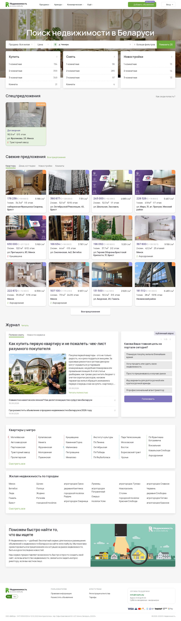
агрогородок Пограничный (98, 490)
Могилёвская (17, 437)
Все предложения (56, 157)
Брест (12, 502)
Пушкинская (44, 457)
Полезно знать (16, 334)
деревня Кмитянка (73, 488)
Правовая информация (61, 593)
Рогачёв (40, 498)
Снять (70, 57)
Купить (14, 57)
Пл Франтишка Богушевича (156, 439)
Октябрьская (100, 447)
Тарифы (92, 597)
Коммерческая (74, 4)
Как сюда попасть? (165, 96)
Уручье (124, 457)
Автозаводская (19, 442)
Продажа (44, 4)
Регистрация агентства (99, 593)
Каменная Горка (74, 442)
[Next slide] (43, 115)
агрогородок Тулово (129, 483)
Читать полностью (78, 392)
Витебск (13, 488)
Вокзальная (155, 445)
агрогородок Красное (158, 502)
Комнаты (33, 84)
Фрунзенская (45, 447)
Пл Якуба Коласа (102, 457)
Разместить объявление (62, 597)
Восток (125, 447)
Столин (123, 493)
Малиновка (71, 447)
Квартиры (11, 165)
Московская (127, 442)
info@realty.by (137, 594)
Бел (15, 596)
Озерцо (96, 496)
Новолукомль (126, 488)
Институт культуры (103, 437)
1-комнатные (33, 64)
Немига (42, 442)
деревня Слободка (156, 493)
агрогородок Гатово (157, 498)
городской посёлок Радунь (74, 495)
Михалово (71, 457)
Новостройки (133, 57)
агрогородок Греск (74, 483)
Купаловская (44, 437)
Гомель (12, 498)
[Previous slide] (9, 115)
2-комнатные (33, 70)
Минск (12, 483)
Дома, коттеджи (27, 165)
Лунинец (96, 483)
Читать (25, 325)
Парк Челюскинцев (131, 437)
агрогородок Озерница (76, 501)
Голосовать (148, 398)
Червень (151, 488)
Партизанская (18, 447)
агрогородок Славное (158, 483)
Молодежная (45, 452)
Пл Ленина (99, 442)
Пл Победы (99, 452)
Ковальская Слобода (159, 450)
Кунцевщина (72, 437)
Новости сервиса (36, 334)
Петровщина (72, 452)
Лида (11, 493)
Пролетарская (18, 457)
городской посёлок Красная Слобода (129, 500)
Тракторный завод (20, 452)
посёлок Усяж (99, 501)
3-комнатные (33, 77)
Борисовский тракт (131, 452)
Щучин (39, 483)
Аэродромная (156, 455)
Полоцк (40, 488)
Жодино (40, 493)
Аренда (58, 4)
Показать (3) (166, 44)
